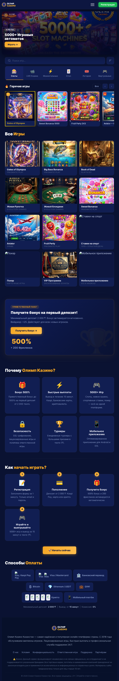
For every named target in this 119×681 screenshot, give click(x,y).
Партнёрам (100, 652)
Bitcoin (34, 587)
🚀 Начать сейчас (59, 550)
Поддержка (86, 652)
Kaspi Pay (25, 575)
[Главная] (9, 5)
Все (97, 86)
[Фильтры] (110, 60)
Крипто (55, 597)
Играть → (13, 44)
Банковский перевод (90, 575)
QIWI (84, 587)
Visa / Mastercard (59, 575)
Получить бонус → (26, 330)
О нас (15, 652)
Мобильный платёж (80, 597)
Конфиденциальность (43, 652)
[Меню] (93, 4)
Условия (26, 652)
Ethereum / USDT (59, 587)
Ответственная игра (67, 652)
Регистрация (108, 4)
